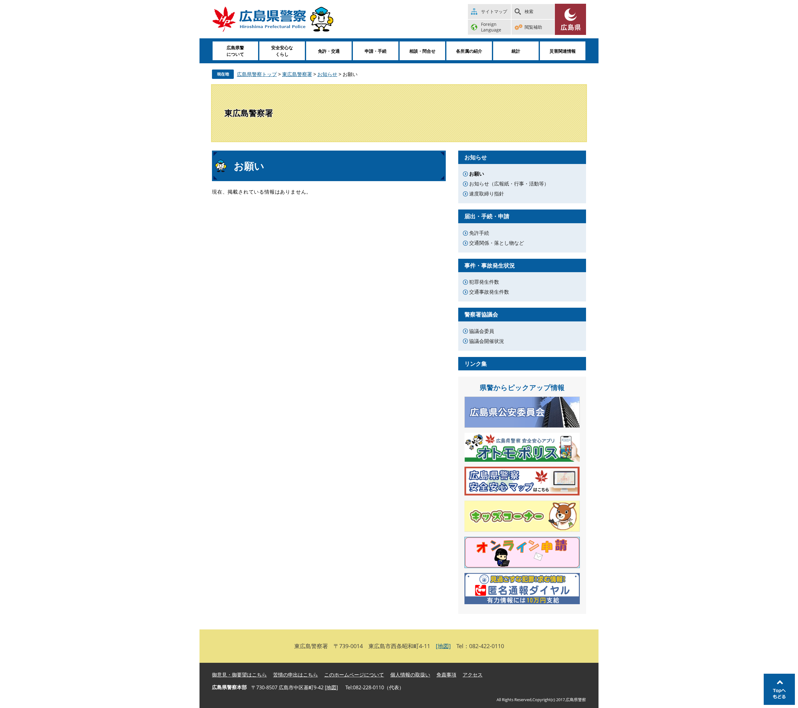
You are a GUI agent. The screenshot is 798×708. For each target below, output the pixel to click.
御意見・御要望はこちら (239, 674)
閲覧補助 (533, 27)
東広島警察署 (297, 74)
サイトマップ (494, 11)
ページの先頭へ (779, 689)
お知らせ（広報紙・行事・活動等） (509, 183)
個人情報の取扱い (410, 674)
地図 (331, 687)
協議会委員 (481, 331)
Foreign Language (491, 27)
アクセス (473, 674)
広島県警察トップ (257, 74)
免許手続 (479, 232)
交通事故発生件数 (489, 291)
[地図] (443, 646)
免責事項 (446, 674)
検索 (529, 11)
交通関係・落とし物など (496, 242)
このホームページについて (354, 674)
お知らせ (327, 74)
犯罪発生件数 (484, 281)
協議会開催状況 (486, 341)
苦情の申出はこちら (295, 674)
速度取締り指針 (486, 193)
